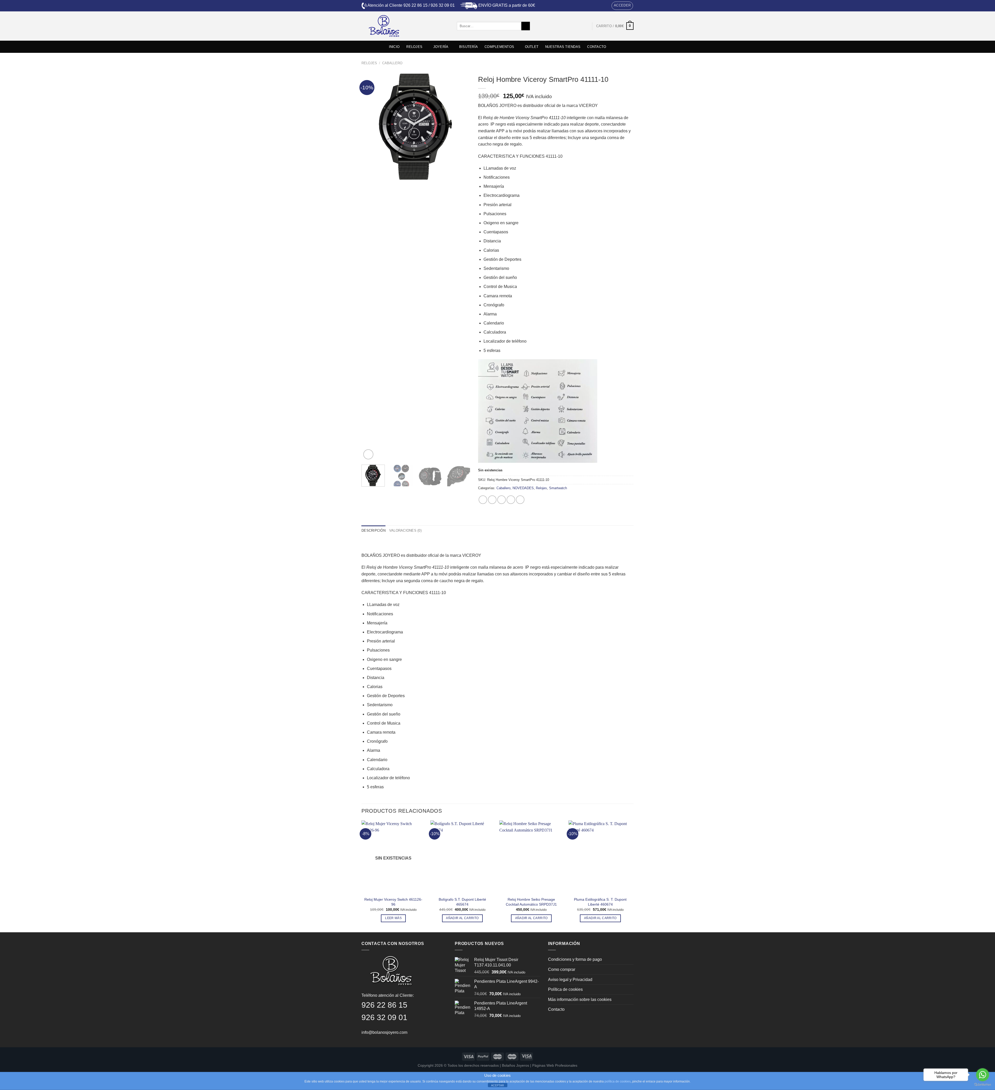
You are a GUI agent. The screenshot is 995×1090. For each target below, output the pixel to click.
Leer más (393, 918)
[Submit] (525, 26)
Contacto (556, 1009)
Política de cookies (565, 989)
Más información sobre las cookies (580, 999)
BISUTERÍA (468, 47)
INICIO (394, 47)
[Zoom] (368, 454)
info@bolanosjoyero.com (384, 1032)
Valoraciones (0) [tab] (405, 530)
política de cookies (618, 1081)
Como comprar (561, 969)
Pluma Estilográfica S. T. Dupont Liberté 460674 (600, 901)
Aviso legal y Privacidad (570, 979)
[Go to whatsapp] (982, 1074)
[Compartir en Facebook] (483, 499)
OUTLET (532, 47)
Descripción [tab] (373, 530)
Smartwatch (558, 488)
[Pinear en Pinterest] (511, 499)
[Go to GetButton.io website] (982, 1084)
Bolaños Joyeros (515, 1065)
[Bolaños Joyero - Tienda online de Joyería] (405, 26)
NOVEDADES (523, 488)
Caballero (392, 63)
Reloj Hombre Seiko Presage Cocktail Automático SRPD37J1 (531, 901)
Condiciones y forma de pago (575, 959)
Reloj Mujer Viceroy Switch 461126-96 (393, 901)
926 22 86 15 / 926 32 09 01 (429, 5)
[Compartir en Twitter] (492, 499)
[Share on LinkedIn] (520, 499)
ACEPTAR (497, 1085)
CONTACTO (596, 47)
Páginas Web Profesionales (554, 1065)
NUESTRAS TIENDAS (562, 47)
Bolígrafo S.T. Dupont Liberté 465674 (462, 901)
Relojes (369, 63)
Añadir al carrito (462, 918)
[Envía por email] (501, 499)
